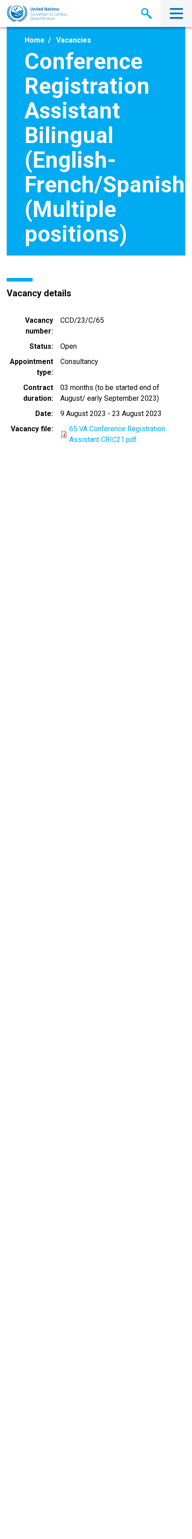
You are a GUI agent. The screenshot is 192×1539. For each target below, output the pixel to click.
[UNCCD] (37, 14)
